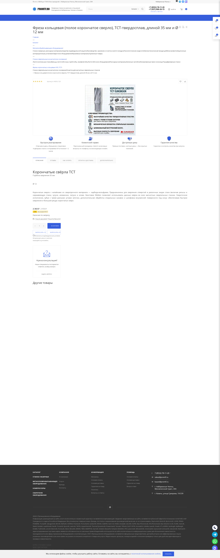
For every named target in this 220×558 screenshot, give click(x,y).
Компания (64, 472)
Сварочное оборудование (62, 54)
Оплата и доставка (85, 160)
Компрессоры (39, 488)
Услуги (61, 481)
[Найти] (142, 9)
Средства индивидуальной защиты (74, 51)
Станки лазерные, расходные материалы (47, 51)
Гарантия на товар (97, 486)
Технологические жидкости (134, 51)
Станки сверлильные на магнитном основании (49, 70)
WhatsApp (110, 507)
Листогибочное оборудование (99, 62)
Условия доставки (97, 483)
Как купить (67, 160)
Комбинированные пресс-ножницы (150, 62)
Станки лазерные (41, 477)
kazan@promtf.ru (161, 482)
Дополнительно (106, 160)
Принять (168, 554)
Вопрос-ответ (131, 486)
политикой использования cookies (146, 554)
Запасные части (131, 62)
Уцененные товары (96, 54)
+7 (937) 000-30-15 (156, 9)
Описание (39, 160)
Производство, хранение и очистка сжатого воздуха (105, 51)
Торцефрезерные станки (171, 62)
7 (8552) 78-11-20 (162, 473)
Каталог (37, 472)
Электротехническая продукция (155, 51)
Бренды (62, 485)
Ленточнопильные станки (42, 62)
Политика (94, 490)
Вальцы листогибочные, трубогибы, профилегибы (69, 62)
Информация (97, 472)
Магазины (95, 477)
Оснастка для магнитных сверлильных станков (83, 70)
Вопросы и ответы (97, 493)
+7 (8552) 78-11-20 (156, 7)
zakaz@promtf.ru (161, 477)
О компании (63, 477)
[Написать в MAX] (186, 1)
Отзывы (53, 160)
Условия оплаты (97, 480)
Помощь (131, 472)
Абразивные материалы (80, 54)
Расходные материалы (118, 62)
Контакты (62, 488)
